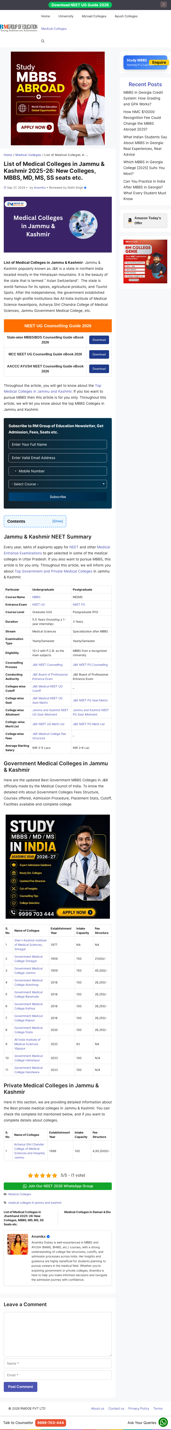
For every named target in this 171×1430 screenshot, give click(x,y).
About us (97, 1408)
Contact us (116, 1408)
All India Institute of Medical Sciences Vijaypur (27, 1044)
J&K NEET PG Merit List (89, 724)
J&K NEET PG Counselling (90, 664)
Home (45, 16)
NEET (74, 547)
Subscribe (58, 497)
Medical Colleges (54, 29)
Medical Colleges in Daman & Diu (87, 1212)
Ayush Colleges (126, 16)
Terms (158, 1408)
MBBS (36, 597)
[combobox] (13, 471)
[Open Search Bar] (43, 41)
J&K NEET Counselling (47, 664)
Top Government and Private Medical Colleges (53, 571)
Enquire (159, 62)
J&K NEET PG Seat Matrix (90, 700)
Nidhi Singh (75, 187)
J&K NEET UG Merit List (48, 724)
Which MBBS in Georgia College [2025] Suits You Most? (144, 168)
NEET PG (79, 604)
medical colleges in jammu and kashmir (35, 1202)
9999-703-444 (50, 1423)
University (65, 16)
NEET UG (38, 604)
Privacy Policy (138, 1408)
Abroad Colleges (94, 16)
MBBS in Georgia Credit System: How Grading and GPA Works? (143, 98)
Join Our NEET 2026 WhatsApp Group (60, 1186)
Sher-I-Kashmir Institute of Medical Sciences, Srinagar (30, 944)
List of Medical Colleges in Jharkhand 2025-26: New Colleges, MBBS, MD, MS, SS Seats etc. (24, 1218)
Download (99, 339)
